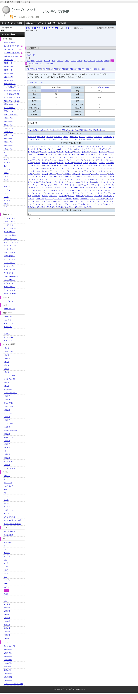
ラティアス (68, 179)
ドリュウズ (98, 196)
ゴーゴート (64, 139)
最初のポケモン (9, 108)
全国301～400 (8, 70)
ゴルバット (79, 149)
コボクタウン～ (9, 232)
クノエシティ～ (9, 263)
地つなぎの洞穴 (9, 379)
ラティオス (78, 179)
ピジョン (79, 146)
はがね (106, 61)
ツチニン (107, 171)
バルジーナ (109, 204)
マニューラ (74, 188)
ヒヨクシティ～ (9, 252)
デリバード (56, 166)
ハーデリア (95, 193)
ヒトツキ (73, 139)
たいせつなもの (9, 517)
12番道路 (7, 410)
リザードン (47, 146)
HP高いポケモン (9, 84)
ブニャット (95, 185)
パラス (86, 149)
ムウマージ (67, 185)
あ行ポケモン (8, 118)
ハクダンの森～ (9, 222)
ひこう (68, 28)
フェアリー (49, 63)
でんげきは (79, 130)
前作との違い (8, 316)
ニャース (43, 152)
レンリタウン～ (9, 280)
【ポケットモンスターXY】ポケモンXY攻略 (41, 28)
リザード (39, 146)
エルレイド (53, 190)
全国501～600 (8, 63)
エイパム (60, 163)
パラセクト (95, 149)
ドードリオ (48, 154)
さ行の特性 (8, 656)
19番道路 (7, 454)
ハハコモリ (108, 196)
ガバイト (32, 188)
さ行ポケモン (8, 125)
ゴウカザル (53, 182)
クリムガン (47, 204)
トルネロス (88, 207)
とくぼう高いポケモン (12, 97)
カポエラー (93, 166)
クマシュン (97, 201)
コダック (60, 152)
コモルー (111, 176)
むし (41, 63)
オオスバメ (74, 137)
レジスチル (59, 179)
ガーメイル (40, 185)
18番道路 (7, 444)
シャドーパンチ (55, 130)
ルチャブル (100, 139)
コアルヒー (109, 199)
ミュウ (79, 157)
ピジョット (87, 146)
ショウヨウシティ (10, 393)
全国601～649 (8, 60)
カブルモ (46, 201)
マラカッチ (40, 199)
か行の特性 (8, 653)
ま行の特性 (8, 670)
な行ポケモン (8, 132)
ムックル (90, 137)
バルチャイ (100, 204)
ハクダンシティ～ (10, 225)
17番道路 (7, 441)
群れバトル (8, 320)
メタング (41, 179)
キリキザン (64, 204)
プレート (7, 493)
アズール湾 (8, 413)
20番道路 (7, 458)
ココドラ (52, 174)
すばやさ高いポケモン (12, 101)
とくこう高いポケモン (12, 94)
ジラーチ (104, 179)
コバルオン (60, 207)
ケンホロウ (63, 196)
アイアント (41, 207)
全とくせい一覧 (9, 646)
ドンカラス (77, 185)
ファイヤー (53, 157)
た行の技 (53, 69)
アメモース (72, 171)
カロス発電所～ (9, 256)
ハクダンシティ (9, 301)
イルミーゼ (86, 174)
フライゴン (95, 174)
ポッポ (72, 146)
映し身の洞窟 (8, 403)
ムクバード (98, 137)
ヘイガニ (43, 176)
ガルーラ (72, 154)
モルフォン (104, 149)
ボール (6, 479)
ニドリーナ (53, 149)
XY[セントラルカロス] (12, 46)
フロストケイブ (9, 437)
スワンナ (39, 139)
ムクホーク (108, 137)
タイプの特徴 (8, 535)
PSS (5, 330)
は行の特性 (8, 667)
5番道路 (6, 365)
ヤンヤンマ (69, 163)
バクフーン (106, 157)
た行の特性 (8, 660)
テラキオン (69, 207)
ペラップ (104, 185)
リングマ (47, 166)
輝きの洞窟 (8, 389)
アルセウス (108, 190)
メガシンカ (8, 340)
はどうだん (88, 130)
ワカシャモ (80, 168)
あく (28, 61)
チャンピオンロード (11, 468)
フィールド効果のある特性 (13, 684)
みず (36, 63)
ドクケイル (108, 168)
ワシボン (46, 139)
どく (85, 61)
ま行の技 (77, 69)
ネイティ (107, 160)
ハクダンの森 (8, 352)
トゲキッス (93, 188)
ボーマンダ (33, 179)
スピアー (65, 146)
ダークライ (98, 190)
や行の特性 (8, 673)
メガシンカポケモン (11, 115)
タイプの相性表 (9, 531)
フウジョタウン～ (10, 266)
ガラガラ (64, 154)
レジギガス (80, 190)
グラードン (87, 179)
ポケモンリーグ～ (10, 294)
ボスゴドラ (67, 174)
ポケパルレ (8, 327)
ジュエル (7, 496)
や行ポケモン (8, 142)
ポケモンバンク (9, 337)
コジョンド (38, 204)
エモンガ (39, 201)
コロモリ (71, 196)
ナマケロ (80, 171)
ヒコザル (35, 182)
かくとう (47, 61)
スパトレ (7, 334)
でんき (79, 61)
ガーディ (94, 152)
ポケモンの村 (8, 461)
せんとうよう (8, 486)
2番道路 (6, 348)
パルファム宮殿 (9, 376)
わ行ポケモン (8, 149)
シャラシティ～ (9, 249)
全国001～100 (8, 80)
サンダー (45, 157)
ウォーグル (55, 139)
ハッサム (102, 163)
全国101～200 (8, 77)
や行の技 (85, 69)
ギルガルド (91, 139)
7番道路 (6, 372)
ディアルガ (63, 190)
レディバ (71, 160)
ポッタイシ (72, 182)
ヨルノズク (63, 160)
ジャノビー (40, 193)
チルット (103, 174)
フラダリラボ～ (9, 273)
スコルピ (49, 188)
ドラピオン (57, 188)
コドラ (59, 174)
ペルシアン (52, 152)
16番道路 (7, 434)
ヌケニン (37, 174)
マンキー (77, 152)
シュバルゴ (55, 201)
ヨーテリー (86, 193)
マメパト (45, 196)
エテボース (58, 185)
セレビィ (39, 168)
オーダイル (46, 160)
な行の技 (61, 69)
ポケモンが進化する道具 (12, 520)
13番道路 (7, 417)
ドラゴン (91, 61)
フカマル (111, 185)
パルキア (71, 190)
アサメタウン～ (9, 218)
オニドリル (41, 137)
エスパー (39, 61)
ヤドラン (111, 152)
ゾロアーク (100, 199)
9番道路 (6, 386)
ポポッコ (45, 163)
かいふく (7, 476)
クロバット (89, 160)
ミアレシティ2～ (10, 259)
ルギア (110, 166)
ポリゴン (98, 154)
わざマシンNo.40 (102, 87)
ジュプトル (53, 168)
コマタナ (56, 204)
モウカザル (44, 182)
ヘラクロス (58, 137)
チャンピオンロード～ (12, 290)
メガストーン (8, 510)
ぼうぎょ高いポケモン (12, 91)
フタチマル (67, 193)
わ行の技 (101, 69)
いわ (32, 61)
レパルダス (36, 196)
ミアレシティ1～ (10, 228)
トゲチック (98, 160)
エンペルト (81, 182)
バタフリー (57, 146)
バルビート (76, 174)
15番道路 (7, 427)
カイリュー (63, 157)
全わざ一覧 (31, 55)
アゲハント (98, 168)
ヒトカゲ (31, 146)
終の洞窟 (7, 448)
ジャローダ (49, 193)
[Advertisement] (74, 38)
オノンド (79, 201)
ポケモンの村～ (9, 287)
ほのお (31, 63)
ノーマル (99, 61)
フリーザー (36, 157)
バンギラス (102, 166)
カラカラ (56, 154)
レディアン (80, 160)
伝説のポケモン (9, 111)
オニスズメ (32, 137)
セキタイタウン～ (10, 246)
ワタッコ (52, 163)
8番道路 (6, 382)
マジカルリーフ (68, 130)
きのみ (6, 503)
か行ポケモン (8, 121)
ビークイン (49, 185)
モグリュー (89, 196)
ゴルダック (69, 152)
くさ (53, 61)
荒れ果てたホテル (10, 430)
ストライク (90, 154)
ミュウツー (72, 157)
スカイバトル (8, 323)
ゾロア (92, 199)
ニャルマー (86, 185)
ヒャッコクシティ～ (11, 270)
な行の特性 (8, 663)
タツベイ (103, 176)
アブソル (96, 176)
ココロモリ (80, 196)
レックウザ (96, 179)
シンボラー (67, 199)
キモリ (45, 168)
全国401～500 (8, 67)
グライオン (35, 190)
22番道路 (7, 358)
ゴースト (60, 61)
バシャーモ (89, 168)
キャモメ (82, 137)
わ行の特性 (8, 680)
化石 (5, 489)
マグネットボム (99, 130)
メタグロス (50, 179)
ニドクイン (62, 149)
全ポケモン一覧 (9, 43)
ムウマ (85, 163)
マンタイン (65, 166)
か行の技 (37, 69)
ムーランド (105, 193)
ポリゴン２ (84, 166)
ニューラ (32, 166)
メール (6, 513)
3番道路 (6, 355)
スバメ (65, 137)
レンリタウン (8, 451)
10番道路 (7, 396)
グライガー (93, 163)
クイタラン (32, 207)
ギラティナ (89, 190)
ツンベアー (106, 201)
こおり (67, 61)
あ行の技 (30, 69)
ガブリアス (40, 188)
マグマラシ (97, 157)
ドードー (39, 154)
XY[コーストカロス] (11, 49)
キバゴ (72, 201)
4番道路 (6, 362)
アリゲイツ (36, 160)
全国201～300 (8, 73)
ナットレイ (64, 201)
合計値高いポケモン (11, 104)
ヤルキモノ (89, 171)
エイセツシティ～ (10, 283)
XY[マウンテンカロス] (12, 53)
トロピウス (87, 176)
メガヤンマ (102, 188)
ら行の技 (93, 69)
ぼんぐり (7, 506)
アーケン (76, 199)
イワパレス (58, 199)
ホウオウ (31, 168)
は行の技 (69, 69)
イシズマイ (49, 199)
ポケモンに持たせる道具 (12, 524)
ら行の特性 (8, 677)
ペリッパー (63, 171)
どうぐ (6, 500)
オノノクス (87, 201)
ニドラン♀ (44, 149)
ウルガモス (50, 207)
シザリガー (52, 176)
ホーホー (54, 160)
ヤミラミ (45, 174)
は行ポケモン (8, 135)
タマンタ (66, 188)
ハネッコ (37, 163)
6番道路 (6, 369)
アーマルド (69, 176)
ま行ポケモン (8, 138)
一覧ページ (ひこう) (35, 82)
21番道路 (7, 465)
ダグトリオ (35, 152)
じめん (73, 61)
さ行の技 (45, 69)
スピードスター (33, 130)
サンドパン (35, 149)
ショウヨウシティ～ (11, 242)
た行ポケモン (8, 128)
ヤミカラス (78, 163)
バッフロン (74, 204)
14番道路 (7, 420)
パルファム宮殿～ (10, 235)
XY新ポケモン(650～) (11, 56)
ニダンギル (81, 139)
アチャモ (71, 168)
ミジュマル (58, 193)
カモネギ (49, 137)
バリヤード (80, 154)
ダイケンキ (77, 193)
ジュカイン (63, 168)
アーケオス (84, 199)
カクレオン (78, 176)
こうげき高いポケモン (12, 87)
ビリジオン (78, 207)
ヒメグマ (39, 166)
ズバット (71, 149)
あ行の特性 (8, 649)
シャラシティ (8, 406)
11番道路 (7, 400)
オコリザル (86, 152)
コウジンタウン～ (10, 239)
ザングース (35, 176)
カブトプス (107, 154)
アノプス (60, 176)
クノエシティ (8, 424)
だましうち (44, 130)
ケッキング (98, 171)
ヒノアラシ (87, 157)
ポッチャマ (63, 182)
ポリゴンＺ (44, 190)
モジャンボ (84, 188)
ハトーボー (53, 196)
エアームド (74, 166)
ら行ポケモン (8, 145)
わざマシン (8, 483)
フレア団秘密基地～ (11, 276)
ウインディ (103, 152)
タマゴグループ (9, 309)
